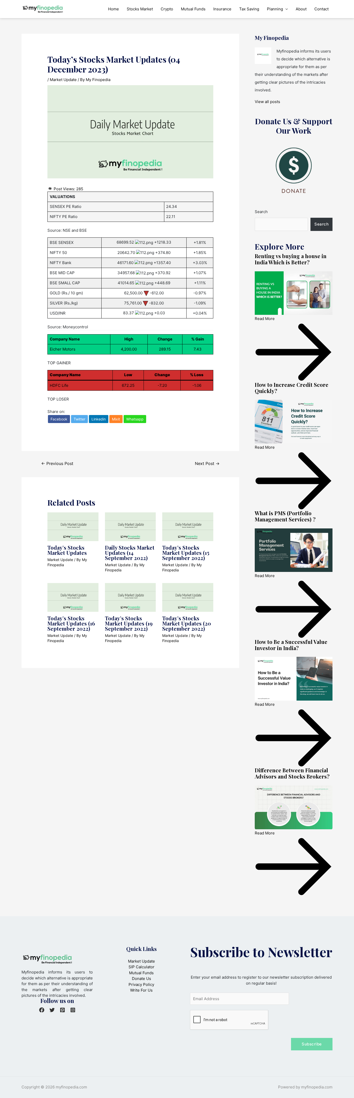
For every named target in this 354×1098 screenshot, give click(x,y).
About (301, 8)
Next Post (207, 463)
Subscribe (312, 1044)
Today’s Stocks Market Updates (67, 550)
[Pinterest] (62, 1010)
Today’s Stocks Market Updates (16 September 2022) (71, 623)
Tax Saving (249, 8)
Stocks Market (140, 8)
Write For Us (141, 990)
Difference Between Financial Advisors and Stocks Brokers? (292, 773)
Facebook (59, 419)
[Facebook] (41, 1010)
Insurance (222, 8)
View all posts (267, 101)
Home (113, 8)
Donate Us (141, 978)
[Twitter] (52, 1010)
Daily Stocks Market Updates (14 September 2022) (129, 552)
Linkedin (98, 419)
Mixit (116, 419)
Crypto (167, 8)
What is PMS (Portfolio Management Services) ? (285, 516)
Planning (275, 8)
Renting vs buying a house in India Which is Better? (291, 259)
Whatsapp (135, 419)
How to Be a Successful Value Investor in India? (291, 644)
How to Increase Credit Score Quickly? (291, 387)
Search (261, 211)
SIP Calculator (141, 966)
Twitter (79, 419)
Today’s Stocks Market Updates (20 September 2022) (186, 623)
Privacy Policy (141, 984)
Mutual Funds (193, 8)
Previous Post (57, 463)
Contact (321, 8)
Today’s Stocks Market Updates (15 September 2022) (185, 552)
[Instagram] (72, 1010)
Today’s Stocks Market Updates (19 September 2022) (129, 623)
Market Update (63, 79)
